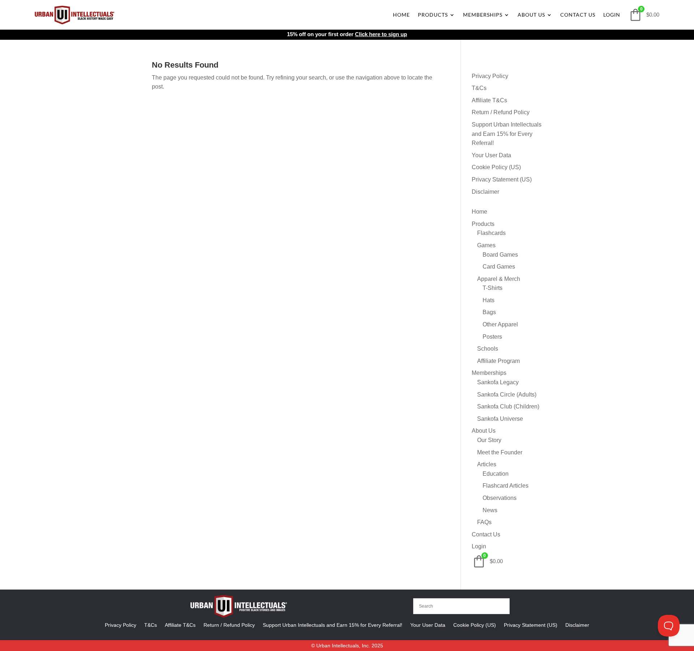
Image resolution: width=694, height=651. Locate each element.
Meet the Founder (499, 452)
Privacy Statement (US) (502, 179)
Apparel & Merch (498, 279)
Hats (488, 300)
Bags (489, 312)
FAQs (484, 522)
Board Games (500, 255)
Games (486, 245)
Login (611, 15)
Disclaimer (485, 192)
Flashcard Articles (505, 486)
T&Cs (479, 88)
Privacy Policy (490, 76)
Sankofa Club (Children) (508, 406)
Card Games (499, 267)
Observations (500, 498)
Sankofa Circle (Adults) (506, 394)
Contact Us (577, 15)
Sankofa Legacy (498, 382)
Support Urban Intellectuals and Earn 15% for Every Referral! (506, 133)
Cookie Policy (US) (496, 167)
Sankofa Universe (500, 419)
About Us (531, 15)
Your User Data (491, 155)
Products (433, 15)
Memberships (482, 15)
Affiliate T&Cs (489, 100)
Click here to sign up (381, 34)
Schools (487, 349)
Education (496, 474)
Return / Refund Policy (501, 112)
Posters (492, 337)
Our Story (489, 440)
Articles (486, 464)
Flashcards (491, 233)
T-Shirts (492, 288)
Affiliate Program (498, 361)
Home (401, 15)
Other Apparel (500, 324)
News (490, 510)
